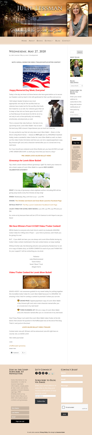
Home (24, 41)
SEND (64, 414)
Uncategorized (33, 55)
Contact (66, 41)
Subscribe (75, 120)
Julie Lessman (15, 55)
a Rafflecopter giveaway (17, 346)
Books (40, 41)
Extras (48, 41)
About (32, 41)
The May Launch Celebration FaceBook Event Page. (40, 205)
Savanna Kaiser (60, 432)
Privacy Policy (44, 432)
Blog (57, 41)
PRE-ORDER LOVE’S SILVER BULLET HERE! (36, 156)
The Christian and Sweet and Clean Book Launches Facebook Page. (38, 201)
